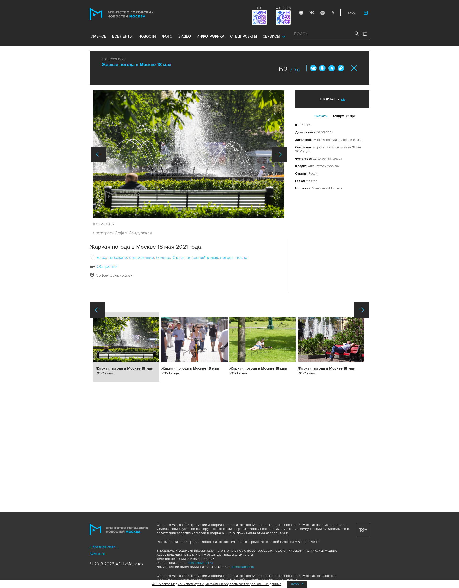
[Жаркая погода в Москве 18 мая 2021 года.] (188, 154)
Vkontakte (311, 12)
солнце (163, 257)
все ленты (122, 36)
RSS (332, 12)
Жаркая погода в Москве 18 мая (136, 64)
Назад (98, 154)
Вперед (279, 154)
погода (227, 257)
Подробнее (126, 347)
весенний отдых (202, 257)
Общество (107, 266)
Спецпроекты (243, 36)
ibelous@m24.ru (242, 567)
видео (184, 36)
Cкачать (321, 116)
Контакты (97, 553)
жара (101, 257)
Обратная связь (103, 547)
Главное (98, 36)
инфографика (210, 36)
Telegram (322, 12)
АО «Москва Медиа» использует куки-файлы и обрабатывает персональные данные (216, 584)
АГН (259, 8)
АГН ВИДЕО (283, 8)
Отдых (178, 257)
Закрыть (354, 68)
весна (241, 257)
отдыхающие (141, 257)
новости (147, 36)
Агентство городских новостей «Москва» (131, 14)
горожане (117, 257)
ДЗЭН (301, 12)
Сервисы (271, 36)
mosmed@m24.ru (200, 563)
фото (167, 36)
